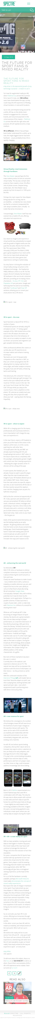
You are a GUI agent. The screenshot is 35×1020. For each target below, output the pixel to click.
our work (14, 968)
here (7, 961)
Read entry (18, 993)
